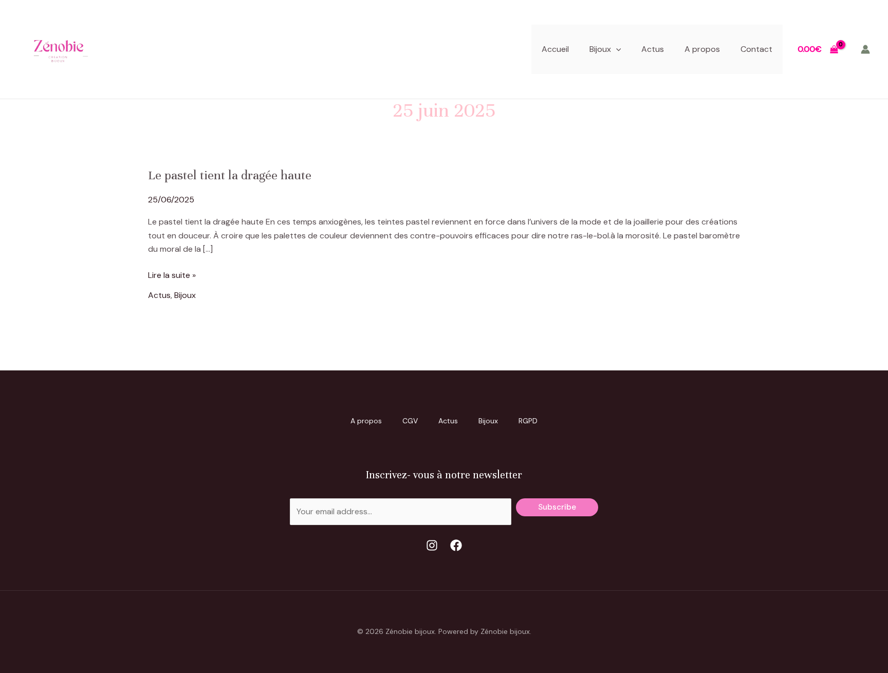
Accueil (555, 49)
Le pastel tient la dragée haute (229, 175)
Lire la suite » (172, 275)
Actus (652, 49)
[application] (616, 49)
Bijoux (600, 49)
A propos (702, 49)
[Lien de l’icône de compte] (865, 49)
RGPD (528, 420)
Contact (756, 49)
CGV (410, 420)
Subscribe (557, 507)
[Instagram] (432, 545)
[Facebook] (456, 545)
